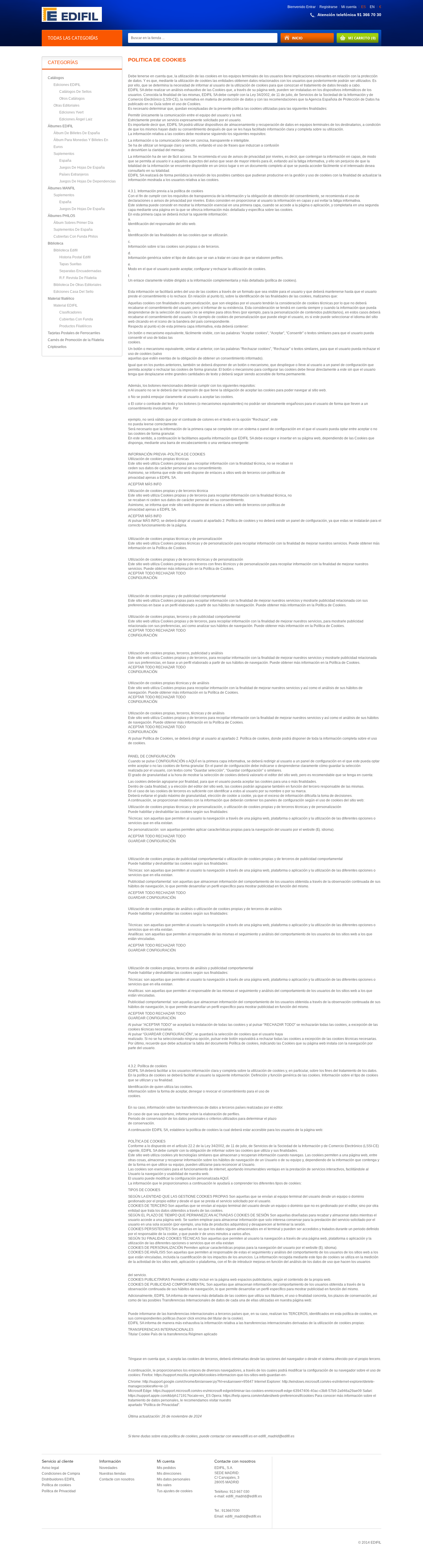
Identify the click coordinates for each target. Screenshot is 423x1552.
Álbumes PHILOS (61, 216)
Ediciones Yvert (71, 112)
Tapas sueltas (70, 264)
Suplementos (64, 154)
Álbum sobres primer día (73, 223)
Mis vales (164, 1485)
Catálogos (56, 78)
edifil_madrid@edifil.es (243, 1516)
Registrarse (328, 7)
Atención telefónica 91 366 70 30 (349, 14)
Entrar (311, 7)
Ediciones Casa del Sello (74, 292)
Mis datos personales (173, 1479)
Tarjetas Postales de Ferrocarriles (74, 333)
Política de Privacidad (59, 1491)
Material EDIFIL (66, 305)
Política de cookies (56, 1485)
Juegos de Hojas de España (82, 168)
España (65, 161)
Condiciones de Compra (61, 1474)
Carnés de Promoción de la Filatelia (76, 340)
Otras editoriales (66, 105)
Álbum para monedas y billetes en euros (81, 143)
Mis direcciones (169, 1474)
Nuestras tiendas (112, 1474)
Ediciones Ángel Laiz (75, 119)
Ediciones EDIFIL (67, 85)
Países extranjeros (74, 174)
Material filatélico (61, 299)
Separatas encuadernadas (80, 271)
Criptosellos (57, 347)
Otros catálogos (72, 99)
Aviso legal (50, 1468)
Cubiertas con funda (76, 319)
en (372, 7)
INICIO (291, 38)
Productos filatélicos (75, 326)
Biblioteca (55, 243)
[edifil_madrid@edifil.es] (72, 21)
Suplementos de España (73, 230)
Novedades (108, 1468)
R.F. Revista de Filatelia (78, 278)
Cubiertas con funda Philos (76, 236)
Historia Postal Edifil (75, 257)
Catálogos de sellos (75, 92)
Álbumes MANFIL (61, 188)
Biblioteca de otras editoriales (77, 285)
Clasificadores (70, 312)
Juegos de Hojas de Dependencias (87, 181)
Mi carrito (356, 38)
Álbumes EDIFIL (60, 126)
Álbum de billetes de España (77, 133)
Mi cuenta (349, 7)
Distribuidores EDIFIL (58, 1479)
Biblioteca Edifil (66, 250)
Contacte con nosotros (116, 1479)
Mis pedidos (166, 1468)
